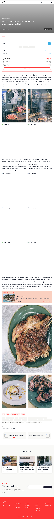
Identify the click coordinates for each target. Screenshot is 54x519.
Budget (16, 417)
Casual (21, 47)
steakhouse (35, 422)
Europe (25, 417)
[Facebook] (6, 506)
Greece (45, 417)
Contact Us (47, 503)
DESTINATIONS (10, 2)
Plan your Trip (48, 505)
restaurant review (11, 422)
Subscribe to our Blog (37, 511)
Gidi (29, 417)
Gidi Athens (34, 417)
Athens (3, 36)
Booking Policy (18, 503)
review (25, 422)
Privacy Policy (17, 507)
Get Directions (27, 68)
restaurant (4, 422)
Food (4, 414)
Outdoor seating (31, 47)
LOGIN (46, 2)
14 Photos (49, 29)
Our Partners (27, 507)
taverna (40, 422)
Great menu (40, 417)
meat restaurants (17, 420)
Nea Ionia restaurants (47, 420)
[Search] (42, 2)
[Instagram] (3, 506)
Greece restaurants (5, 420)
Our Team (27, 505)
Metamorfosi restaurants (33, 420)
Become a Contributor (37, 507)
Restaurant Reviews (15, 414)
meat (12, 420)
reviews (29, 422)
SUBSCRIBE (47, 487)
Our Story (27, 503)
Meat (8, 414)
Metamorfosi (48, 58)
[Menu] (51, 2)
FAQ (16, 505)
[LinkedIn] (9, 506)
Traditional (25, 47)
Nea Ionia (40, 420)
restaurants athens (19, 422)
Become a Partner (37, 504)
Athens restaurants (10, 417)
